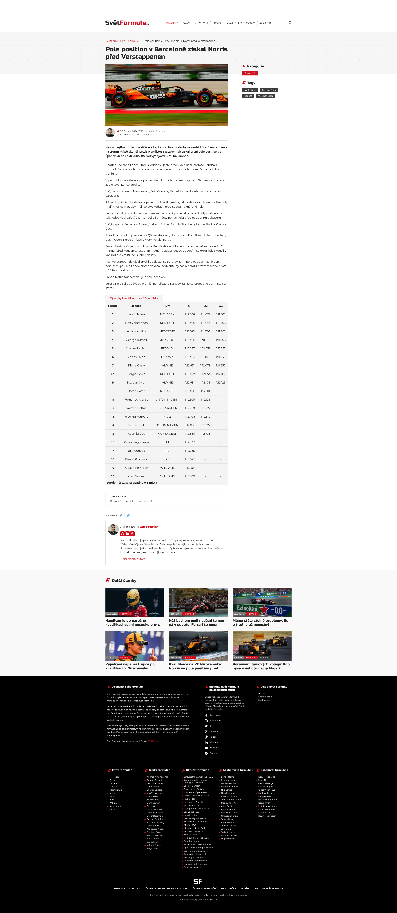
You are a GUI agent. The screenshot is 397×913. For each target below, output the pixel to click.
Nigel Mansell (228, 838)
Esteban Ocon (154, 832)
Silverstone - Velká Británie (197, 844)
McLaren (113, 783)
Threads (214, 731)
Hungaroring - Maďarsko (196, 808)
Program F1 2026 (222, 22)
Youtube (214, 747)
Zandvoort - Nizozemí (195, 854)
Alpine (112, 793)
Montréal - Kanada (193, 831)
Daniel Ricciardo (266, 777)
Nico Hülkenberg (155, 822)
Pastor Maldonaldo (267, 799)
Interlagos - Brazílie (194, 802)
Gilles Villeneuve (266, 790)
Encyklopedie (246, 22)
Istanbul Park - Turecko (195, 864)
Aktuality (172, 22)
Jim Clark (226, 829)
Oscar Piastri (153, 796)
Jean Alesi (263, 780)
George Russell (154, 780)
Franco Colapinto (155, 812)
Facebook (215, 715)
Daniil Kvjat (264, 803)
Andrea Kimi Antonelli (158, 777)
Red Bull (113, 786)
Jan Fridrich (123, 134)
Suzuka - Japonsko (193, 805)
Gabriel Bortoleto (155, 819)
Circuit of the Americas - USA (198, 777)
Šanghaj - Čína (191, 841)
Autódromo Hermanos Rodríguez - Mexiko (195, 781)
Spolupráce (264, 700)
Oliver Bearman (155, 816)
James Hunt (227, 819)
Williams (113, 803)
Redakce (262, 693)
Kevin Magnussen (267, 816)
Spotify (213, 753)
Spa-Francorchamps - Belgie (198, 847)
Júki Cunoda (153, 838)
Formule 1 (134, 41)
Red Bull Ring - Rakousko (197, 838)
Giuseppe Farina (229, 816)
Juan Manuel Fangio (231, 799)
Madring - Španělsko (194, 857)
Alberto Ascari (228, 822)
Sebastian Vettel (229, 812)
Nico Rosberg (228, 793)
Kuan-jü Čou (264, 812)
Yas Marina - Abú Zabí (195, 851)
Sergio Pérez (153, 848)
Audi (111, 799)
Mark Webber (265, 793)
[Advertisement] (198, 6)
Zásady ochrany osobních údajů (165, 888)
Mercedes (114, 777)
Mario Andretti (228, 803)
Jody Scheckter (228, 832)
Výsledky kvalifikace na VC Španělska (134, 298)
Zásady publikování (203, 888)
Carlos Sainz (153, 825)
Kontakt (134, 888)
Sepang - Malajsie (193, 867)
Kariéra (245, 888)
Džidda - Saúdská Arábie (196, 795)
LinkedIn (214, 742)
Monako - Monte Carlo (195, 828)
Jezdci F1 (188, 22)
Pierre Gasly (153, 806)
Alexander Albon (155, 829)
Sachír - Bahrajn (192, 786)
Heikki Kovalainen (267, 806)
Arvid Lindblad (154, 809)
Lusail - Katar (190, 815)
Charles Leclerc (154, 790)
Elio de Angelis (265, 786)
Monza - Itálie (191, 834)
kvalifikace (250, 90)
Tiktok (213, 737)
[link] (290, 22)
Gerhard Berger (266, 783)
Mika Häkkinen (229, 835)
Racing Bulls (115, 790)
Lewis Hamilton (155, 783)
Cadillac (113, 809)
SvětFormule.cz (115, 41)
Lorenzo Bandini (266, 809)
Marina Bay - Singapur (195, 818)
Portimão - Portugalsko (195, 860)
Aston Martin (115, 806)
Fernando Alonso (155, 835)
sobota (248, 96)
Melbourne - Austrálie (195, 821)
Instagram (215, 720)
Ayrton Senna (228, 809)
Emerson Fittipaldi (230, 796)
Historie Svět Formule (269, 888)
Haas (112, 796)
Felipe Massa (264, 796)
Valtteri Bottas (154, 845)
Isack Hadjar (153, 799)
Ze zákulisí (265, 22)
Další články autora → (134, 558)
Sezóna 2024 (269, 90)
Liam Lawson (153, 803)
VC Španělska (265, 96)
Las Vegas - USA (192, 812)
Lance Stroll (153, 842)
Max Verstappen (155, 793)
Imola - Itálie (190, 799)
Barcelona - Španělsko (195, 792)
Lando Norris (153, 786)
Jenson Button (228, 825)
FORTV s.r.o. (153, 741)
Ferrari (112, 780)
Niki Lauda (226, 790)
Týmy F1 (203, 22)
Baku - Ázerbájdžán (194, 789)
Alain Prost (226, 806)
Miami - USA (190, 825)
